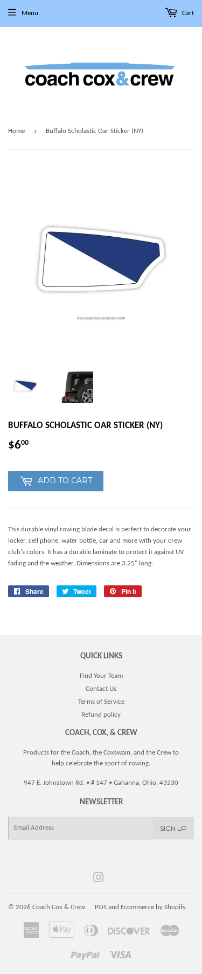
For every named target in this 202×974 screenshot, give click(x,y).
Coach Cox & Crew (58, 907)
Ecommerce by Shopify (153, 907)
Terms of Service (101, 701)
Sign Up (173, 828)
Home (16, 131)
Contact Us (101, 688)
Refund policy (101, 714)
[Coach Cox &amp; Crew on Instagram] (98, 879)
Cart (187, 13)
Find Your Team (101, 675)
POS (101, 907)
